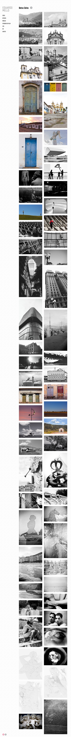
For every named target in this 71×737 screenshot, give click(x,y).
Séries (3, 15)
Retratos (4, 18)
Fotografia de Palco (6, 23)
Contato (4, 31)
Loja (3, 26)
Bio (3, 29)
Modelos (4, 21)
